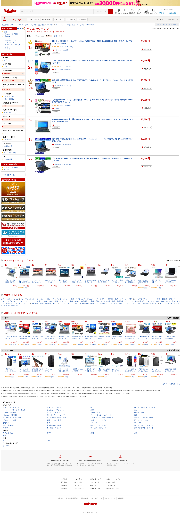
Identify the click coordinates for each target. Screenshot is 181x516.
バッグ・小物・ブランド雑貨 (50, 299)
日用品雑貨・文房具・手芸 (89, 301)
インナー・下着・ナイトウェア (74, 299)
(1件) (145, 288)
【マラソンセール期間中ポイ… (170, 337)
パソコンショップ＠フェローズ (63, 69)
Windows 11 (8, 159)
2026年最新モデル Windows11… (130, 337)
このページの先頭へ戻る (171, 384)
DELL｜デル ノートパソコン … (37, 281)
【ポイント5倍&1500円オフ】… (117, 337)
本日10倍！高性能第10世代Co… (157, 337)
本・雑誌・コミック (150, 303)
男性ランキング (46, 19)
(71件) (39, 377)
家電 (38, 301)
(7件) (172, 344)
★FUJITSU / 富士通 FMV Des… (170, 370)
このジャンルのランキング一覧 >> (167, 24)
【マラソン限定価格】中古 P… (10, 281)
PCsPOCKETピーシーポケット (63, 86)
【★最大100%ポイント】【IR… (143, 337)
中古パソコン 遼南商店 (61, 50)
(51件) (66, 344)
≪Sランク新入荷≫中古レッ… (117, 281)
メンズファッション (27, 299)
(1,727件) (13, 344)
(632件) (133, 344)
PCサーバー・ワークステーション (15, 46)
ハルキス (57, 108)
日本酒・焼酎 (167, 299)
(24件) (146, 344)
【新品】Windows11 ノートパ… (11, 337)
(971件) (53, 344)
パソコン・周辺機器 (37, 25)
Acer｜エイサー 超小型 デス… (117, 370)
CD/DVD (7, 119)
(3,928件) (27, 344)
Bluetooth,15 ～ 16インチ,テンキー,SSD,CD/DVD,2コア (75, 25)
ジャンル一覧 (159, 19)
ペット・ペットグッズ (104, 303)
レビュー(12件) (65, 66)
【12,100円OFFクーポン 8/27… (64, 281)
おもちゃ (34, 303)
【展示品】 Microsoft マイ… (104, 337)
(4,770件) (80, 344)
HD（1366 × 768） (10, 152)
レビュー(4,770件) (66, 47)
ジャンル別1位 (82, 19)
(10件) (159, 288)
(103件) (40, 344)
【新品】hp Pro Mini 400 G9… (77, 370)
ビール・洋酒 (155, 299)
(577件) (120, 344)
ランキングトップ (33, 19)
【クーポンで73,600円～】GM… (104, 370)
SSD (5, 106)
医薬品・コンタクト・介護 (149, 301)
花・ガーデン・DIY (23, 303)
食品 (116, 299)
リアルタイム (71, 19)
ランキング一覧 (9, 175)
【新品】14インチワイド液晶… (50, 337)
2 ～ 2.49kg (8, 139)
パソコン (50, 25)
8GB (5, 67)
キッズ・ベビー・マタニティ (124, 303)
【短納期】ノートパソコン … (63, 337)
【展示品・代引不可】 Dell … (90, 370)
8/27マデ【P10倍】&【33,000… (64, 370)
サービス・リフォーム (167, 303)
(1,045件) (160, 344)
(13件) (66, 377)
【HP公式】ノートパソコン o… (37, 337)
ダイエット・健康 (131, 301)
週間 (55, 36)
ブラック (7, 60)
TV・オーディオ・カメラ (26, 301)
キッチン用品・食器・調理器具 (112, 301)
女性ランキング (59, 19)
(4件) (132, 377)
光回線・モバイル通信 (50, 301)
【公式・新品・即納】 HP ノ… (77, 281)
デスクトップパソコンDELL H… (24, 370)
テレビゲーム (64, 303)
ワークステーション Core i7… (157, 370)
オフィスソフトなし (11, 112)
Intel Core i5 (8, 146)
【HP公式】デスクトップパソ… (10, 370)
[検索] (110, 11)
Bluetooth (7, 73)
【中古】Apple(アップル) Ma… (170, 281)
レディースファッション (10, 299)
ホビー (55, 303)
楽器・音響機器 (45, 303)
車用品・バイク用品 (87, 303)
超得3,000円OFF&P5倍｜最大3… (24, 337)
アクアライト (58, 125)
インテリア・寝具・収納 (69, 301)
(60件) (146, 377)
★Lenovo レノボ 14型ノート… (90, 281)
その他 (7, 49)
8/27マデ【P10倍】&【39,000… (24, 281)
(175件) (26, 377)
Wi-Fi (5, 133)
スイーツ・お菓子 (126, 299)
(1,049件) (93, 344)
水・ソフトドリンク (141, 299)
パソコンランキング (38, 28)
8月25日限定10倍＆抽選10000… (37, 370)
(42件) (52, 377)
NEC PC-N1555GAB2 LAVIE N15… (143, 282)
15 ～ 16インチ (9, 80)
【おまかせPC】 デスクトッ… (50, 370)
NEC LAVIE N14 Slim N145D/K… (104, 281)
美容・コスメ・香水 (168, 301)
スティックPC (10, 42)
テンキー (7, 90)
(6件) (26, 288)
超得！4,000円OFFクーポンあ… (77, 337)
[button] (125, 11)
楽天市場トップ (7, 25)
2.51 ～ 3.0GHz (9, 99)
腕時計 (110, 299)
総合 (5, 32)
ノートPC (8, 38)
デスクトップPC (11, 40)
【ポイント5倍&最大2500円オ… (130, 370)
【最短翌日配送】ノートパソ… (156, 282)
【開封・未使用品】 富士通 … (130, 281)
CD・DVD (74, 303)
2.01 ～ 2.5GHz (9, 96)
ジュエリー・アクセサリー (96, 299)
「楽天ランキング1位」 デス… (143, 370)
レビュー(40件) (65, 105)
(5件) (12, 377)
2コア (6, 126)
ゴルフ (139, 303)
